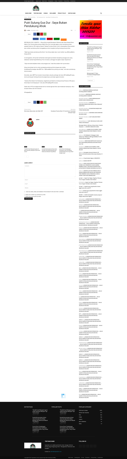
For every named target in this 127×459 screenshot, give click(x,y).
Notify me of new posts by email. (33, 196)
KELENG (80, 195)
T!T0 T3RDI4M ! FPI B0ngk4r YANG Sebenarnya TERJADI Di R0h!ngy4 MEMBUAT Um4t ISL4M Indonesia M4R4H (90, 137)
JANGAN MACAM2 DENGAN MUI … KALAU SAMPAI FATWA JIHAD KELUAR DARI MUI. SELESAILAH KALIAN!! (90, 200)
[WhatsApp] (45, 34)
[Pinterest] (41, 34)
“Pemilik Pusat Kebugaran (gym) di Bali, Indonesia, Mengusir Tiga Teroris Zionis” (32, 150)
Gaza (26, 146)
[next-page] (27, 157)
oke (80, 268)
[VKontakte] (94, 446)
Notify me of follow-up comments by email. (36, 194)
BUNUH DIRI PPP (87, 160)
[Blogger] (80, 446)
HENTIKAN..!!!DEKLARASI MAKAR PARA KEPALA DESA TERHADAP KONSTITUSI (90, 104)
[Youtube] (102, 1)
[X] (98, 1)
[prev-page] (25, 157)
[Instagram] (96, 1)
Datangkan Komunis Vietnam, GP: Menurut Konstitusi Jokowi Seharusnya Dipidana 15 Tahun (90, 154)
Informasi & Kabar (32, 17)
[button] (101, 13)
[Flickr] (87, 446)
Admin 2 (81, 319)
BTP (80, 314)
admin (28, 30)
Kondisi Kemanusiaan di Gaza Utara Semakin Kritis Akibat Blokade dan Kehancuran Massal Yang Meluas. (49, 150)
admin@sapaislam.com (55, 451)
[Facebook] (94, 1)
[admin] (25, 30)
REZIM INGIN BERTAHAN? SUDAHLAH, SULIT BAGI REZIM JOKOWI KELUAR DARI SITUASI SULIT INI (90, 142)
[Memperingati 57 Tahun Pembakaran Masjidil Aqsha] (82, 75)
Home (25, 17)
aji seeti (80, 178)
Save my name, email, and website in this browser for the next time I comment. (45, 191)
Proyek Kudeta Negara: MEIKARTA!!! (92, 158)
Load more (90, 80)
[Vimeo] (100, 1)
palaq (80, 388)
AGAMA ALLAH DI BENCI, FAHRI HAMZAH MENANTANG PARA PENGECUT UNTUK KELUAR (90, 131)
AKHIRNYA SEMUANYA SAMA (92, 126)
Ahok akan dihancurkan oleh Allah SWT (33, 111)
